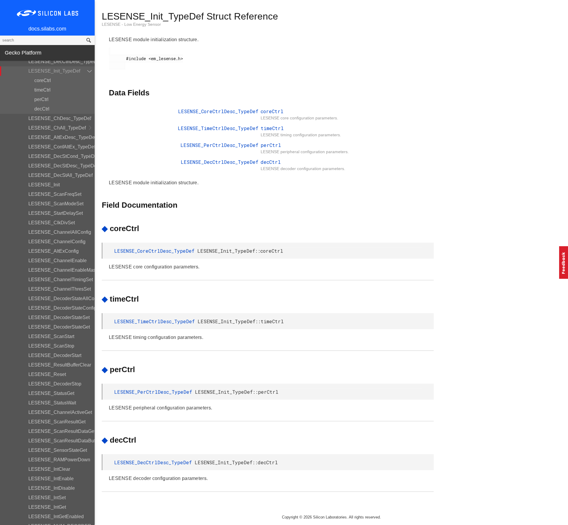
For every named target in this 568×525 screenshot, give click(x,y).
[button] (563, 262)
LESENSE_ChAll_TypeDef (57, 127)
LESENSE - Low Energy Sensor (131, 24)
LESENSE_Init (44, 184)
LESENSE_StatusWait (52, 402)
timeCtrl (42, 89)
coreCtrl (42, 80)
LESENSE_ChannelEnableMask (61, 270)
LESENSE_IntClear (49, 469)
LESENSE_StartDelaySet (55, 213)
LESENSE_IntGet (47, 507)
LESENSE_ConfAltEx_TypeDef (61, 146)
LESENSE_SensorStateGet (57, 450)
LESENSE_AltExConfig (53, 251)
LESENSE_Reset (47, 374)
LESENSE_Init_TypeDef (54, 70)
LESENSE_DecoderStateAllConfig (61, 298)
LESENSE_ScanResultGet (56, 421)
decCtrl (41, 108)
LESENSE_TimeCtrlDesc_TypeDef (218, 128)
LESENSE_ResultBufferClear (59, 364)
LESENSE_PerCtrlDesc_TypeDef (219, 145)
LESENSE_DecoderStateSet (59, 317)
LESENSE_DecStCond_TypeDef (61, 156)
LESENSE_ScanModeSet (55, 203)
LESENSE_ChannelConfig (56, 241)
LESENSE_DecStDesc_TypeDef (61, 165)
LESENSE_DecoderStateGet (59, 326)
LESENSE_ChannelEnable (57, 260)
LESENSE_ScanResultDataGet (61, 431)
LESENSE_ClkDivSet (51, 222)
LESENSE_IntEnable (51, 478)
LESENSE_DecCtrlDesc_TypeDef (61, 61)
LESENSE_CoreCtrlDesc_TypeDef (218, 111)
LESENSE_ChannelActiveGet (60, 412)
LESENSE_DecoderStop (54, 383)
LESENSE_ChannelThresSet (59, 289)
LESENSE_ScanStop (51, 345)
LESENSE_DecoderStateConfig (61, 307)
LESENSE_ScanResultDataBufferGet (61, 440)
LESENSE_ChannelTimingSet (60, 279)
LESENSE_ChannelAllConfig (59, 232)
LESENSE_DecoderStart (54, 355)
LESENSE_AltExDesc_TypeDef (61, 137)
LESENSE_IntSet (47, 497)
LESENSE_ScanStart (51, 336)
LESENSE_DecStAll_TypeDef (60, 175)
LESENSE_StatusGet (51, 393)
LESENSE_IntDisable (51, 488)
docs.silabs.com (47, 29)
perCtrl (41, 99)
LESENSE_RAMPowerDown (59, 459)
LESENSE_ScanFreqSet (54, 194)
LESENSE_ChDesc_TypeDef (59, 118)
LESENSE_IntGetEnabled (56, 516)
